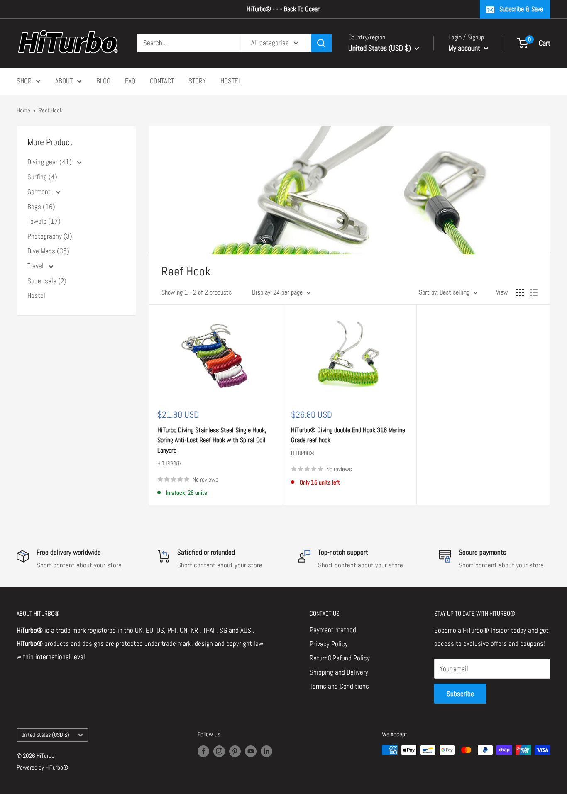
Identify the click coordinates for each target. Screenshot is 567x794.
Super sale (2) (46, 280)
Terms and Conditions (339, 686)
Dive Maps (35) (48, 251)
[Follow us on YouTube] (251, 751)
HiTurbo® (169, 463)
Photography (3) (49, 236)
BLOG (103, 80)
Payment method (333, 629)
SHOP (24, 80)
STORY (197, 80)
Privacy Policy (329, 643)
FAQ (130, 80)
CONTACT (162, 80)
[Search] (321, 43)
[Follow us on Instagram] (219, 751)
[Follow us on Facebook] (203, 751)
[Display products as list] (534, 292)
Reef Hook (51, 110)
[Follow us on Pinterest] (235, 751)
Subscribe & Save (521, 9)
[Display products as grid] (520, 292)
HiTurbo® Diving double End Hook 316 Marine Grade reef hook (348, 435)
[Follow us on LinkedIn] (266, 751)
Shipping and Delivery (339, 672)
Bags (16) (41, 206)
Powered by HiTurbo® (42, 767)
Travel (36, 265)
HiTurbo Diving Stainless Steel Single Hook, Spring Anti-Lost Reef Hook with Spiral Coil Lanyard (211, 440)
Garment (39, 191)
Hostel (36, 295)
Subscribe (460, 693)
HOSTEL (230, 80)
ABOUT (64, 80)
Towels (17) (44, 221)
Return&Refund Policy (340, 657)
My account (465, 48)
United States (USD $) (45, 734)
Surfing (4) (42, 176)
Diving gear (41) (50, 161)
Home (23, 110)
